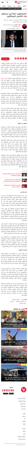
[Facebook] (13, 390)
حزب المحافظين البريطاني (21, 301)
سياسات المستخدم (21, 398)
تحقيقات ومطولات (21, 436)
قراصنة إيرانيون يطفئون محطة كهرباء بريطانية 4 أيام (14, 361)
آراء (14, 6)
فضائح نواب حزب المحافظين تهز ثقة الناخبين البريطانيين (12, 174)
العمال (11, 97)
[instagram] (9, 390)
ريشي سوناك (4, 78)
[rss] (2, 390)
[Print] (16, 58)
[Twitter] (11, 390)
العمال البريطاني (22, 303)
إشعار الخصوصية (22, 401)
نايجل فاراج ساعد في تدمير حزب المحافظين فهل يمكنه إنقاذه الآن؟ (12, 180)
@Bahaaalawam (16, 26)
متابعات (15, 309)
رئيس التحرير (22, 404)
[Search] (7, 2)
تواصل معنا (23, 406)
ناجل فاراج (12, 301)
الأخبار (24, 6)
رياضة (24, 431)
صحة (24, 434)
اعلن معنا (23, 409)
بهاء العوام (17, 25)
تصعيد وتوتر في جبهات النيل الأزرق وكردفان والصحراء (15, 343)
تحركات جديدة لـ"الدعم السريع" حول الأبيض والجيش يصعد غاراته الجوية (15, 378)
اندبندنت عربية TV (21, 439)
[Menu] (2, 2)
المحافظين (24, 71)
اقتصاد (9, 6)
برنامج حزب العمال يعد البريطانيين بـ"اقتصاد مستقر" (12, 186)
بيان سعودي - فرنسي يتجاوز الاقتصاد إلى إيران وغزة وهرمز (15, 325)
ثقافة (4, 6)
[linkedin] (6, 390)
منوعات (23, 429)
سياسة (19, 6)
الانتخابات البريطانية (16, 299)
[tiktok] (4, 390)
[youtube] (7, 390)
